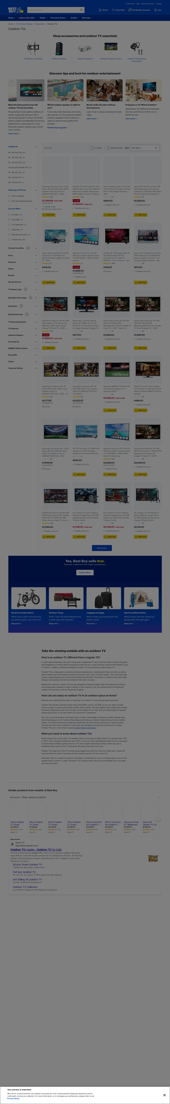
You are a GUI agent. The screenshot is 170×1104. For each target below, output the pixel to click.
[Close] (164, 1095)
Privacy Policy (13, 1098)
